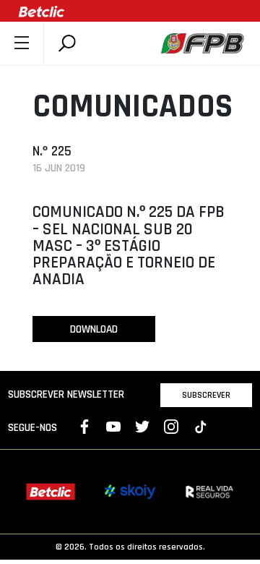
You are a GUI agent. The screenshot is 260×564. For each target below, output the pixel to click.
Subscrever (206, 395)
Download (94, 329)
